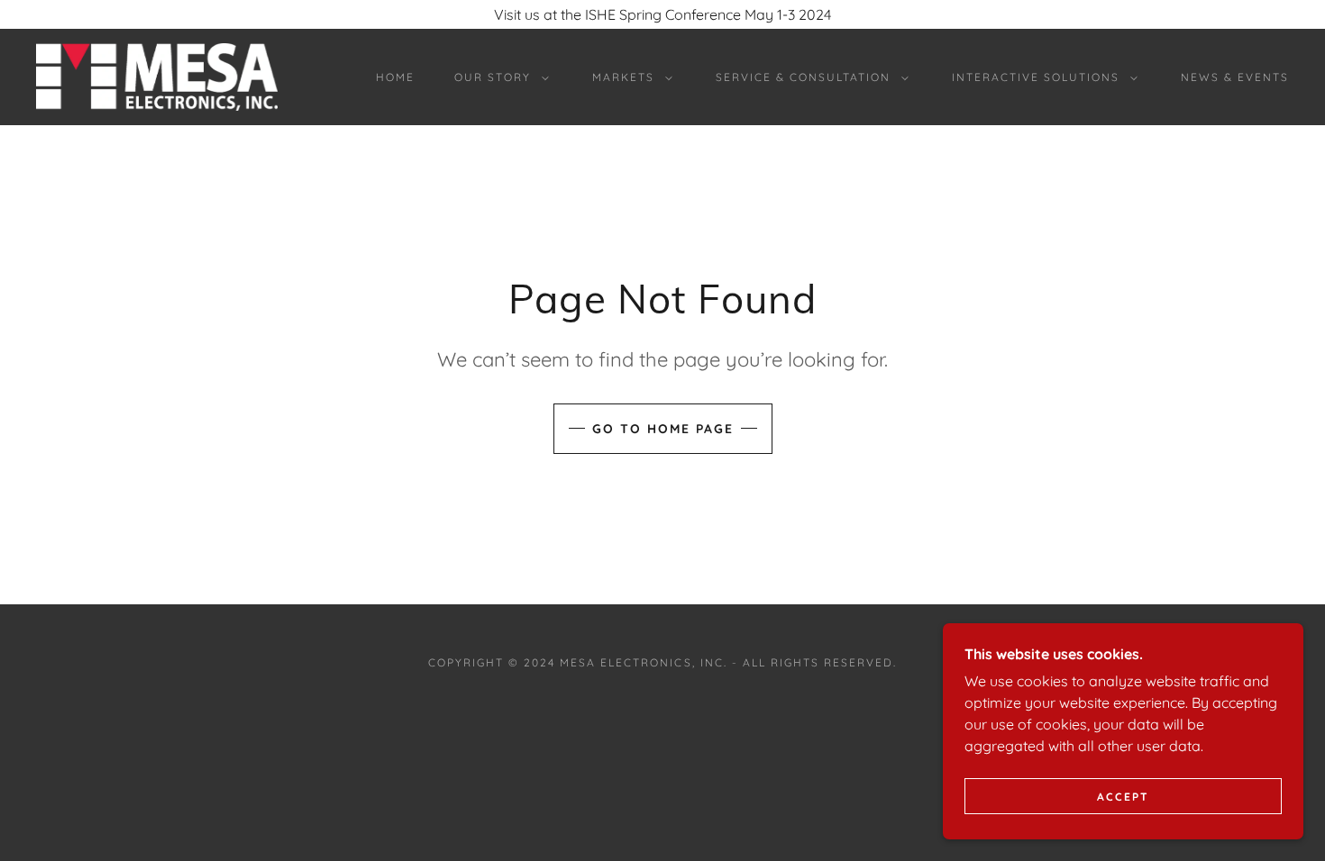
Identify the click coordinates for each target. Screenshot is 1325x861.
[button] (498, 77)
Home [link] (395, 77)
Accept (1123, 796)
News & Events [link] (1235, 77)
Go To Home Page (663, 429)
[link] (157, 76)
